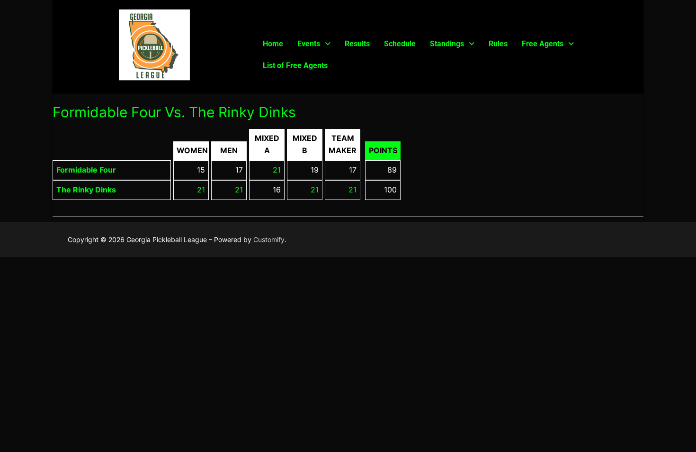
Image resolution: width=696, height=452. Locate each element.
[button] (314, 44)
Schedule (400, 43)
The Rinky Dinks (86, 189)
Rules (498, 43)
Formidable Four (86, 169)
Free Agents (542, 43)
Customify (269, 239)
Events (308, 43)
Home (273, 43)
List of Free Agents (295, 65)
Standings (447, 43)
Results (357, 43)
